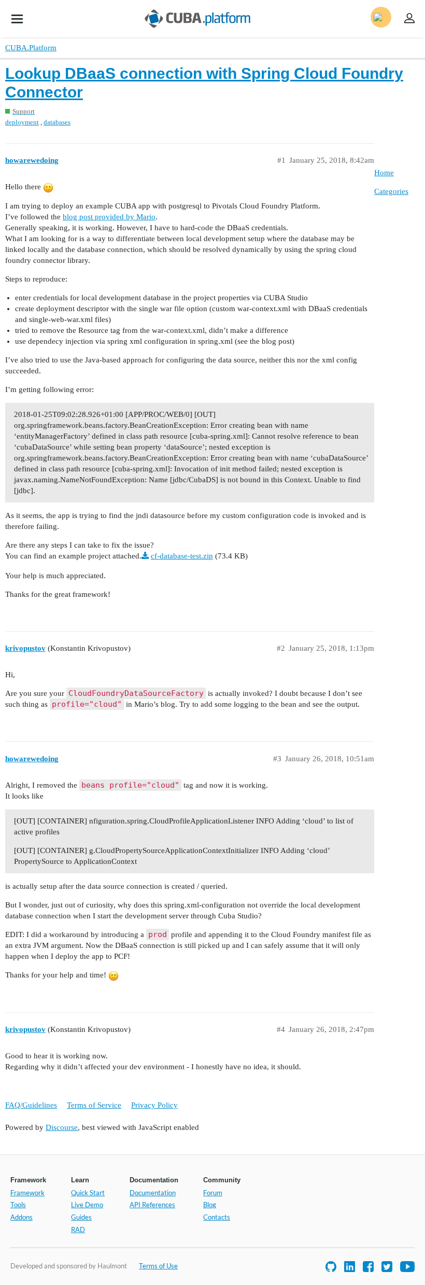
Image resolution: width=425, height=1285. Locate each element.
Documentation (153, 1192)
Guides (81, 1217)
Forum (212, 1192)
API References (152, 1204)
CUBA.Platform (30, 48)
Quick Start (88, 1192)
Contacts (216, 1217)
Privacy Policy (154, 1105)
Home (384, 173)
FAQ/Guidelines (31, 1105)
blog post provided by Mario (109, 217)
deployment (22, 122)
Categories (391, 191)
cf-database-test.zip (182, 556)
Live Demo (87, 1204)
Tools (18, 1204)
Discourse (62, 1127)
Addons (21, 1217)
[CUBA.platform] (17, 18)
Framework (27, 1192)
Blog (209, 1204)
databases (57, 122)
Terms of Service (94, 1105)
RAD (78, 1229)
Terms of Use (158, 1265)
